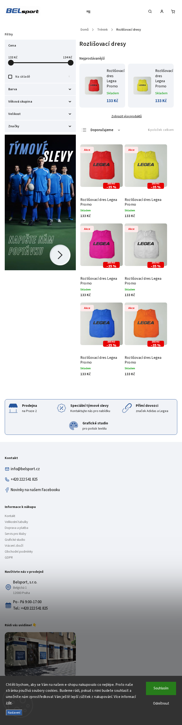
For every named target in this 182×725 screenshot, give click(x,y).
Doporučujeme (102, 130)
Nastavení (14, 712)
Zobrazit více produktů (126, 116)
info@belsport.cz (25, 469)
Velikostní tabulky (16, 522)
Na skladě (42, 76)
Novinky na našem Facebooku (35, 490)
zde (9, 702)
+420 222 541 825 (24, 479)
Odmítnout (161, 703)
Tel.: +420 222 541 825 (30, 608)
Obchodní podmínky (19, 551)
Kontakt (10, 516)
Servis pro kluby (15, 533)
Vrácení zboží (14, 545)
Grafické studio (15, 539)
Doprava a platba (16, 528)
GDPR (9, 557)
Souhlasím (161, 688)
